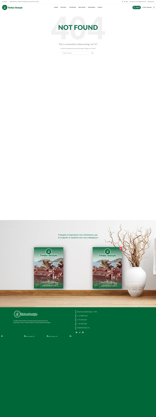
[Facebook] (76, 332)
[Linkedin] (82, 332)
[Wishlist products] (154, 7)
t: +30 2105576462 (82, 323)
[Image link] (25, 314)
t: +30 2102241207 (82, 319)
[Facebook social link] (123, 1)
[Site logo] (12, 7)
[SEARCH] (92, 53)
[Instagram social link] (125, 1)
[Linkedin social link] (127, 1)
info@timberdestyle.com (83, 327)
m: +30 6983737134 (82, 315)
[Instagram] (79, 332)
